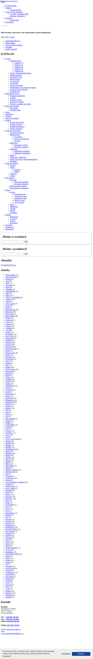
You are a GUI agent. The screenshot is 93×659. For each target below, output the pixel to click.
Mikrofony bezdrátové (23, 153)
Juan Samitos (10, 419)
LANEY (8, 431)
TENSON (9, 575)
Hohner (8, 406)
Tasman (8, 570)
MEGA (8, 464)
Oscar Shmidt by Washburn (15, 482)
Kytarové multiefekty (17, 96)
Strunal (8, 560)
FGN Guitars (10, 369)
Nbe (7, 474)
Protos (7, 503)
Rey (6, 517)
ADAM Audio (10, 277)
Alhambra (9, 289)
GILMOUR (9, 386)
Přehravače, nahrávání (18, 157)
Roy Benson (10, 531)
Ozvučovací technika (13, 131)
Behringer (9, 312)
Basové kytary (15, 79)
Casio (7, 322)
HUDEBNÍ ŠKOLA (8, 265)
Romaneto (9, 525)
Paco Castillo (10, 488)
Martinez (8, 458)
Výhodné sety (15, 92)
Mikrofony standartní (22, 151)
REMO (8, 515)
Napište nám (14, 20)
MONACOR (10, 472)
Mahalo (8, 445)
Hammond (9, 394)
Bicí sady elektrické (22, 184)
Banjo (12, 204)
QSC (7, 507)
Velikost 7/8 (19, 69)
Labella (8, 427)
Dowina (8, 345)
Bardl (7, 308)
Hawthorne (9, 398)
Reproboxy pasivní (21, 147)
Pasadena (8, 490)
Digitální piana (15, 110)
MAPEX (8, 447)
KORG (8, 423)
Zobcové (18, 170)
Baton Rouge (10, 310)
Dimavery (9, 343)
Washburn (9, 595)
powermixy (19, 137)
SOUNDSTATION (12, 554)
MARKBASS (10, 449)
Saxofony (13, 174)
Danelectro (9, 338)
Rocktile (8, 521)
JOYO (7, 414)
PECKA (8, 497)
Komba (8, 120)
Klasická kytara (20, 194)
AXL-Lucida (10, 304)
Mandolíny (9, 114)
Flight (7, 375)
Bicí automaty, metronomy (19, 188)
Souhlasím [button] (81, 654)
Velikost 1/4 (19, 63)
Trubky (12, 176)
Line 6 (7, 435)
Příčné (17, 172)
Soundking (9, 552)
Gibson (8, 384)
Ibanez (7, 408)
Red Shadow (10, 513)
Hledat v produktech (15, 248)
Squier (7, 556)
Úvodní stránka (10, 6)
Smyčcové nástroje (12, 118)
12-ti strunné (14, 81)
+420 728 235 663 (12, 625)
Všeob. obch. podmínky (14, 12)
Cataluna (8, 324)
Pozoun (12, 165)
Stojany (8, 215)
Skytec (7, 550)
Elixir (7, 355)
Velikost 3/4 (19, 67)
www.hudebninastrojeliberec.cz (12, 633)
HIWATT (8, 404)
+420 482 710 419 (11, 617)
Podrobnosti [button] (7, 656)
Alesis (7, 287)
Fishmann (8, 371)
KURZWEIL (10, 425)
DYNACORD (10, 349)
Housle (12, 211)
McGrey (8, 460)
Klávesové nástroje (12, 106)
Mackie (8, 441)
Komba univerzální (17, 122)
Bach (7, 306)
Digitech (8, 341)
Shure (7, 546)
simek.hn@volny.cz (14, 629)
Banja (7, 112)
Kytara (12, 192)
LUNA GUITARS (12, 439)
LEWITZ (9, 433)
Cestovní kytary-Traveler (19, 90)
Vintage (8, 585)
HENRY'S (9, 402)
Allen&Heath (10, 291)
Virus (7, 587)
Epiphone (8, 357)
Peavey (8, 494)
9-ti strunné (14, 83)
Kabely (12, 155)
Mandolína (14, 207)
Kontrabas (13, 213)
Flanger (8, 373)
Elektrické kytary (16, 77)
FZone (7, 377)
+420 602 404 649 (12, 621)
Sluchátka (13, 161)
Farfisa (7, 363)
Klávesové (14, 223)
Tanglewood (9, 568)
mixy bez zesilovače (22, 139)
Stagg (7, 558)
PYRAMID (9, 505)
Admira (8, 279)
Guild (7, 392)
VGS (7, 583)
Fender (7, 367)
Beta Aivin (9, 314)
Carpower (9, 320)
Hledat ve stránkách (14, 236)
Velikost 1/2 (19, 65)
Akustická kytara (21, 196)
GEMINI (8, 380)
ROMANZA (10, 527)
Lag (6, 429)
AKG (7, 283)
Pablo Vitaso (10, 486)
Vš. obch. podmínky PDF (19, 14)
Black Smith (9, 316)
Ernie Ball (9, 359)
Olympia (8, 476)
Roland (8, 523)
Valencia (8, 579)
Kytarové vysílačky (17, 102)
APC (7, 293)
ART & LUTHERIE (12, 297)
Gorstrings (9, 390)
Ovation (8, 484)
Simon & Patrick (11, 548)
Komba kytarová (16, 124)
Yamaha (8, 597)
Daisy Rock (9, 336)
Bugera (8, 318)
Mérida (8, 468)
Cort (7, 330)
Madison (8, 443)
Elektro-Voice (10, 353)
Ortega (7, 480)
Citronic (8, 326)
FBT (7, 365)
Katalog (8, 8)
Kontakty (8, 18)
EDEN (7, 351)
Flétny (12, 168)
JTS (6, 416)
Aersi (7, 281)
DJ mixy (18, 141)
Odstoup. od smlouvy (17, 16)
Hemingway (9, 400)
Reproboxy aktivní (21, 145)
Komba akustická (16, 129)
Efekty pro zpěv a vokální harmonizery (24, 159)
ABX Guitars (10, 275)
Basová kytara (20, 200)
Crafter (7, 332)
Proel (7, 501)
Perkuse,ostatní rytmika (18, 186)
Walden (8, 591)
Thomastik (9, 577)
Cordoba (8, 328)
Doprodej (8, 225)
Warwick (8, 593)
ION (7, 410)
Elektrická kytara (21, 198)
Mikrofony (14, 149)
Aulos (7, 302)
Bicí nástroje (9, 178)
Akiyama (8, 285)
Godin (7, 388)
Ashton (8, 299)
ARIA (7, 295)
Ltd (6, 437)
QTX (7, 509)
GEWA (8, 382)
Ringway (8, 519)
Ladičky (13, 98)
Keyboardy (14, 108)
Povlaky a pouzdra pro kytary (20, 104)
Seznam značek (15, 10)
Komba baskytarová (17, 126)
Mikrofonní (14, 217)
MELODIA (9, 466)
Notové (12, 221)
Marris (7, 451)
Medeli (7, 462)
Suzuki (7, 562)
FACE (7, 361)
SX (6, 564)
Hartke (8, 396)
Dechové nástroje (11, 163)
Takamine (8, 566)
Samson (8, 533)
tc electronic (9, 572)
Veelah (7, 581)
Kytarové (13, 219)
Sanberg (8, 536)
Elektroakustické (16, 75)
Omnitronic (9, 478)
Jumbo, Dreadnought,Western (20, 73)
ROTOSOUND (11, 529)
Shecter (8, 544)
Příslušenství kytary (12, 94)
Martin (7, 455)
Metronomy (9, 229)
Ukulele (8, 116)
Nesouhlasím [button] (65, 654)
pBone (7, 492)
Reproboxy (14, 143)
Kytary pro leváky (16, 85)
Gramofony (9, 227)
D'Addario (9, 334)
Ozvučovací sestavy (17, 133)
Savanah (8, 538)
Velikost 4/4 (19, 71)
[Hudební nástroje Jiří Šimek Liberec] (36, 60)
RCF (7, 511)
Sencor (7, 542)
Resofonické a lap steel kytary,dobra (23, 87)
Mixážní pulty (15, 135)
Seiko (7, 540)
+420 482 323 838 (12, 619)
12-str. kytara (19, 202)
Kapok (7, 421)
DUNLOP (9, 347)
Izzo (7, 412)
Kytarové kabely (16, 100)
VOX (7, 589)
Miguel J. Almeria (11, 470)
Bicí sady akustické (21, 182)
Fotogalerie (9, 22)
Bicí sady (13, 180)
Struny (7, 190)
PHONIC (8, 499)
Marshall (8, 453)
